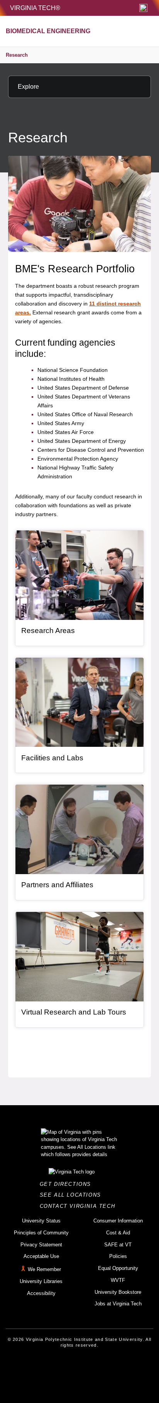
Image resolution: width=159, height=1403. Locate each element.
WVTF (118, 1280)
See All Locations (72, 1195)
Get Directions (68, 1184)
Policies (118, 1256)
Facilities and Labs (52, 758)
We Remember (44, 1269)
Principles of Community (41, 1233)
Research (17, 55)
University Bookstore (118, 1292)
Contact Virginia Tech (80, 1206)
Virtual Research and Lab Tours (73, 1012)
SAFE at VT (118, 1245)
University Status (41, 1221)
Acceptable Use (41, 1256)
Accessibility (41, 1293)
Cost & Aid (118, 1233)
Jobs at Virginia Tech (118, 1304)
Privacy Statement (41, 1245)
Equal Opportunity (118, 1268)
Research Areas (48, 630)
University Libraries (41, 1281)
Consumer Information (118, 1221)
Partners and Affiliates (57, 885)
